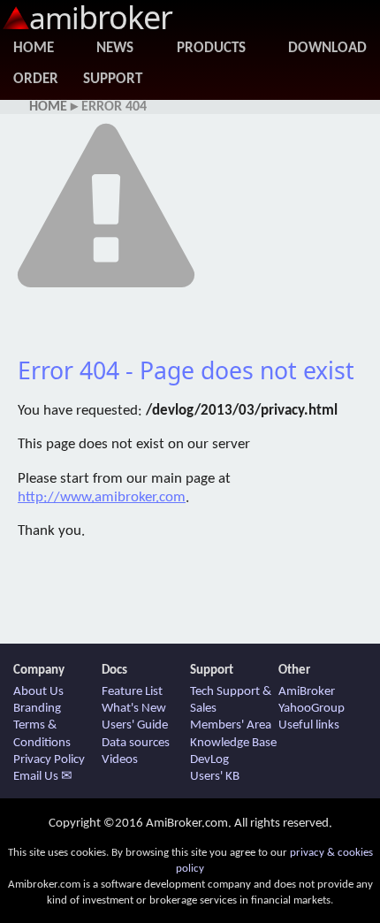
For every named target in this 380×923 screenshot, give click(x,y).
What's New (134, 708)
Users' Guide (135, 725)
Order (35, 79)
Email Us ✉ (42, 776)
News (114, 48)
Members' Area (230, 725)
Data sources (136, 743)
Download (327, 48)
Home (33, 48)
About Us (38, 691)
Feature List (132, 691)
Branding (37, 708)
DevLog (209, 760)
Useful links (308, 725)
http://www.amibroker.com (102, 497)
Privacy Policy (49, 760)
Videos (120, 760)
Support (112, 79)
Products (211, 48)
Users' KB (214, 776)
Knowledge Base (233, 743)
